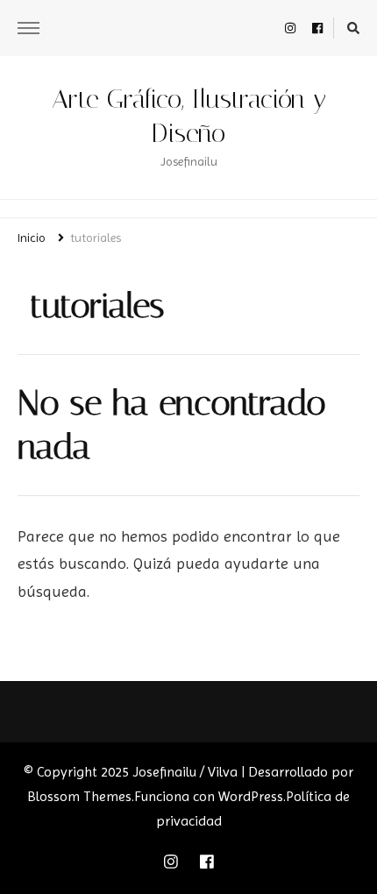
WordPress (250, 796)
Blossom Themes (79, 796)
